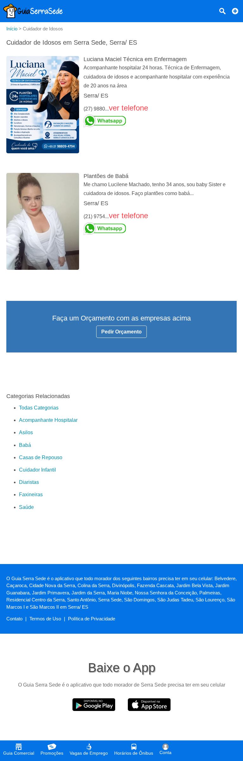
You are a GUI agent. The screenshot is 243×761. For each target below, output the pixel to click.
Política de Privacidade (91, 618)
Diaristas (29, 482)
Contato (14, 618)
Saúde (26, 507)
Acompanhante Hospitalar (48, 420)
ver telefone (128, 108)
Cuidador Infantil (37, 469)
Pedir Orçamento (121, 331)
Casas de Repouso (40, 457)
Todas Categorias (39, 407)
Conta (165, 752)
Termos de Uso (45, 618)
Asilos (26, 432)
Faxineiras (31, 494)
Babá (25, 445)
